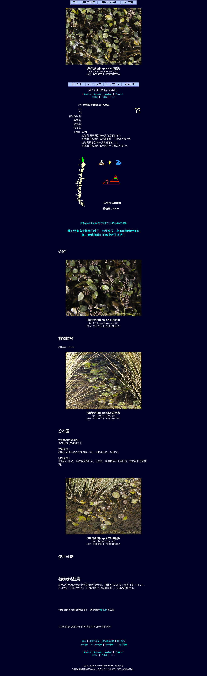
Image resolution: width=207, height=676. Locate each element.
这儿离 (103, 610)
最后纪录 (123, 645)
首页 (84, 641)
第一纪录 (84, 645)
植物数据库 (94, 641)
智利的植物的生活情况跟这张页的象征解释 (103, 223)
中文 (113, 97)
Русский (119, 94)
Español (97, 94)
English (87, 94)
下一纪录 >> (111, 645)
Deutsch (108, 94)
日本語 (104, 97)
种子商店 (121, 641)
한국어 (95, 97)
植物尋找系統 (108, 641)
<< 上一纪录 (96, 645)
